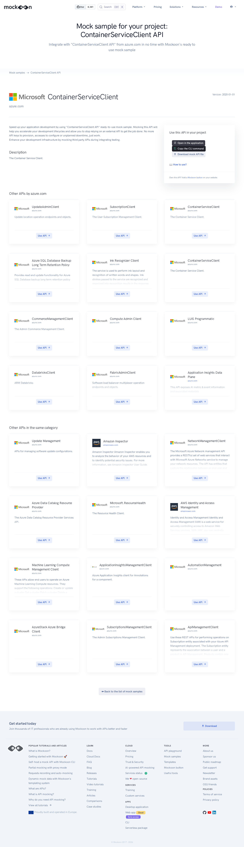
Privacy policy (211, 799)
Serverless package (136, 827)
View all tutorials (38, 805)
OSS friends (210, 784)
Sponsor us (209, 756)
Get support (210, 767)
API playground (173, 750)
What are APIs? (37, 788)
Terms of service (212, 794)
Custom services (134, 795)
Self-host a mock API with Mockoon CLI (52, 762)
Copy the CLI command (191, 148)
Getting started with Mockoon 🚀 (48, 756)
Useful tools (171, 773)
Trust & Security (134, 762)
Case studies (94, 806)
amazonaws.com (110, 445)
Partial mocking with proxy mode (48, 767)
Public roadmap (212, 762)
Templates (170, 762)
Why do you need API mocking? (47, 799)
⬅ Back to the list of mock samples (122, 691)
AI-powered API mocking (139, 767)
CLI (127, 822)
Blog (89, 767)
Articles (91, 795)
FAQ (89, 762)
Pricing (158, 6)
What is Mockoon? (39, 750)
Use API (42, 235)
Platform (137, 6)
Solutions (175, 6)
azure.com (192, 381)
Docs (89, 750)
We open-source (136, 778)
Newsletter (209, 773)
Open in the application (190, 143)
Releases (92, 773)
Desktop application (136, 807)
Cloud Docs (93, 756)
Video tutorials (95, 784)
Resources (198, 6)
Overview (130, 750)
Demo (218, 6)
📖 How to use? (178, 164)
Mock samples (17, 72)
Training (91, 789)
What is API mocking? (41, 794)
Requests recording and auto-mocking (51, 773)
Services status (136, 773)
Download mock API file (191, 154)
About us (208, 750)
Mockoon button (195, 177)
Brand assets (210, 778)
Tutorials (92, 778)
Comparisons (94, 801)
